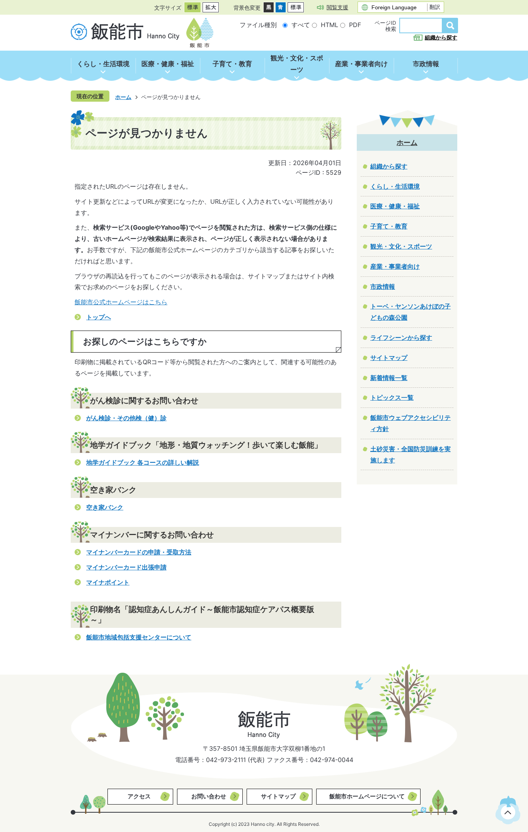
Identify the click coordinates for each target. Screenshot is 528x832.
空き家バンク (104, 507)
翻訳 (434, 7)
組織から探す (441, 37)
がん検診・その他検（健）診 (126, 418)
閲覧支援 (337, 7)
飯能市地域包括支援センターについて (138, 637)
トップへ (98, 317)
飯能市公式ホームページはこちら (121, 302)
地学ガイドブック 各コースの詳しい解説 (142, 462)
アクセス (139, 796)
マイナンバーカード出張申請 (126, 567)
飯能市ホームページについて (367, 796)
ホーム (123, 97)
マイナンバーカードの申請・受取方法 (138, 552)
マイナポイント (107, 582)
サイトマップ (278, 796)
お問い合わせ (208, 796)
